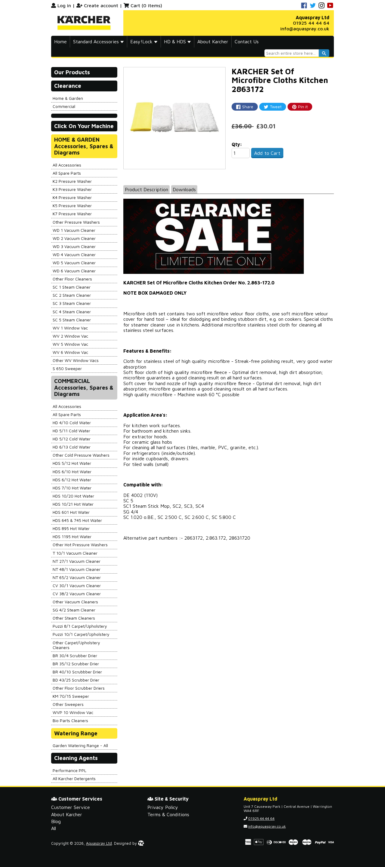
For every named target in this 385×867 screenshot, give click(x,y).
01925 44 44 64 (311, 23)
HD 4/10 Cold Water (72, 422)
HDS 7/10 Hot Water (72, 487)
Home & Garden (68, 98)
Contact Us (247, 41)
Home (60, 41)
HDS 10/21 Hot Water (73, 504)
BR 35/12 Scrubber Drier (76, 663)
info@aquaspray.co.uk (304, 28)
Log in (64, 5)
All (53, 828)
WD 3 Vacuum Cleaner (74, 246)
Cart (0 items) (146, 5)
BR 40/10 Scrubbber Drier (77, 671)
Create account (101, 5)
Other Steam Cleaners (74, 617)
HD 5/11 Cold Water (71, 430)
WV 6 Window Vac (70, 352)
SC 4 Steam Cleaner (72, 311)
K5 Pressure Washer (72, 205)
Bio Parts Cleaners (70, 720)
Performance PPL (69, 770)
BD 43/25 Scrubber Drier (76, 679)
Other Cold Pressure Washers (81, 455)
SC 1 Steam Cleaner (72, 287)
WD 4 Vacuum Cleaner (74, 254)
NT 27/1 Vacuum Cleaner (76, 561)
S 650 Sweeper (67, 368)
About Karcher (212, 41)
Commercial (64, 106)
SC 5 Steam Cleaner (72, 319)
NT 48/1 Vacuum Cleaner (76, 569)
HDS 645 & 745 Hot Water (77, 520)
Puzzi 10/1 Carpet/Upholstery (81, 634)
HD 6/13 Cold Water (72, 446)
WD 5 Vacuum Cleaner (74, 262)
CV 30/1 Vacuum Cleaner (77, 585)
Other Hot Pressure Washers (80, 544)
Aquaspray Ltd (99, 843)
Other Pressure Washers (76, 222)
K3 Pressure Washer (72, 189)
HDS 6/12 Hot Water (72, 479)
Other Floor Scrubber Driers (79, 688)
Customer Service (70, 807)
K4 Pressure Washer (72, 197)
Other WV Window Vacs (76, 360)
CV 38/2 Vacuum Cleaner (77, 593)
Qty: (237, 144)
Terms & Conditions (168, 814)
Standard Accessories (96, 41)
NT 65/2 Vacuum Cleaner (77, 577)
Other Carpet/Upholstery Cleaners (76, 645)
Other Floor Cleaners (72, 278)
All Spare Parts (67, 173)
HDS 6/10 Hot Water (72, 471)
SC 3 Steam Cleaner (72, 303)
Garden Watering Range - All (80, 745)
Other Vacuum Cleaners (75, 601)
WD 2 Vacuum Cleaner (74, 238)
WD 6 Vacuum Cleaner (74, 270)
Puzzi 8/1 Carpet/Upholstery (80, 626)
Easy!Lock (142, 41)
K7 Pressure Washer (72, 213)
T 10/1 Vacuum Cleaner (75, 553)
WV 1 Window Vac (70, 327)
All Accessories (67, 164)
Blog (56, 821)
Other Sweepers (68, 704)
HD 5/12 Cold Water (72, 438)
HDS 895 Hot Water (71, 528)
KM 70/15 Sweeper (71, 696)
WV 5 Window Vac (70, 344)
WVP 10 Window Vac (73, 712)
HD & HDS (175, 41)
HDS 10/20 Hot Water (73, 495)
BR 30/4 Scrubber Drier (75, 655)
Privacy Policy (162, 807)
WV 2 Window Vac (70, 336)
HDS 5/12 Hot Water (72, 463)
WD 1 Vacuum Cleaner (74, 230)
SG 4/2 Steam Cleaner (74, 609)
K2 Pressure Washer (72, 181)
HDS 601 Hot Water (71, 512)
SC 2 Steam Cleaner (72, 295)
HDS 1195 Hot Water (72, 536)
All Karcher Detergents (74, 778)
